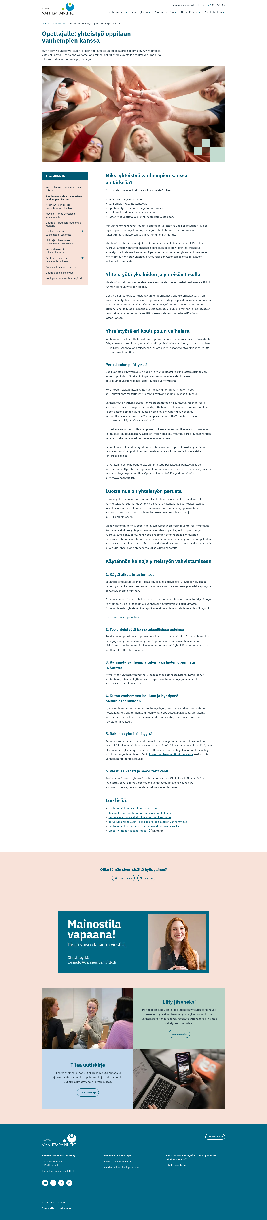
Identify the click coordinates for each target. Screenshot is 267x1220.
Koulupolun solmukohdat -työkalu (64, 278)
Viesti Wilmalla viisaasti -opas (129, 830)
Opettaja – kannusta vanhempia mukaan (63, 224)
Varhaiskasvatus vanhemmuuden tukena (64, 188)
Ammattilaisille (164, 12)
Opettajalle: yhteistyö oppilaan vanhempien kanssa (64, 197)
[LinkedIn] (69, 1183)
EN (223, 5)
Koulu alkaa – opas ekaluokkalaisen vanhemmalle (140, 817)
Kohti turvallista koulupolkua (120, 1167)
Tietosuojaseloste (52, 1202)
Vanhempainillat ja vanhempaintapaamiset (59, 233)
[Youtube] (45, 1183)
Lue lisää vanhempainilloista (123, 617)
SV (218, 5)
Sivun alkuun (213, 1136)
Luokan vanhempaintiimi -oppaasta (171, 754)
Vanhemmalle (116, 12)
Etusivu (45, 23)
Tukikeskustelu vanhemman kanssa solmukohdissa (140, 813)
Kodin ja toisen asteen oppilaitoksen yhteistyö (59, 206)
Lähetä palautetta (176, 1164)
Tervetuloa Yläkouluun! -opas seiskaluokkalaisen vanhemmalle (148, 821)
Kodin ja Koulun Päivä (116, 1161)
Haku (203, 5)
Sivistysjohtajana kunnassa (61, 267)
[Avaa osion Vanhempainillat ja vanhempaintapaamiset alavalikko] (82, 231)
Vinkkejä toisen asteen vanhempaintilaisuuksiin (59, 242)
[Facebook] (53, 1183)
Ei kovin (148, 877)
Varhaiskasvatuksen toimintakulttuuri (57, 251)
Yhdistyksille (140, 12)
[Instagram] (61, 1183)
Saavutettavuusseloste (55, 1208)
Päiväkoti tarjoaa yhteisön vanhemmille (60, 215)
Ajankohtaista (213, 12)
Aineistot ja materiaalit (184, 5)
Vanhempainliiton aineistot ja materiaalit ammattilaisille (144, 826)
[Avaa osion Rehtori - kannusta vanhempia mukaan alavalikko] (82, 258)
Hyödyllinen (125, 877)
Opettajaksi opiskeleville (59, 272)
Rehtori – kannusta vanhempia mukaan (57, 260)
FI (213, 5)
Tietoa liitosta (189, 12)
